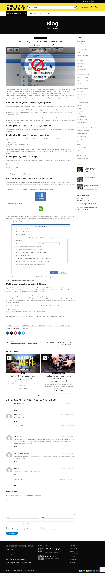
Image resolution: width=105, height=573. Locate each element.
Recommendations (82, 133)
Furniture (79, 83)
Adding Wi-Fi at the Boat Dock (23, 376)
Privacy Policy (73, 548)
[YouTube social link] (90, 2)
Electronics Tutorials (82, 80)
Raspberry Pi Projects (83, 130)
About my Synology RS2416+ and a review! (23, 280)
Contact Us (72, 556)
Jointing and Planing (82, 102)
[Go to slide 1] (38, 395)
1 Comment (95, 173)
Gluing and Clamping (82, 88)
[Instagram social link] (88, 2)
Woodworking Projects (83, 158)
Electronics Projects (82, 77)
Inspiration (80, 100)
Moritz (15, 468)
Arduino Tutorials (82, 49)
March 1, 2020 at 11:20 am (68, 414)
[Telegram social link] (23, 333)
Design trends (81, 63)
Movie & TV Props (82, 119)
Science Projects (81, 147)
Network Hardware (82, 122)
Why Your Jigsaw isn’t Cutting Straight (87, 199)
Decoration (80, 60)
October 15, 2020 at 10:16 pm (67, 479)
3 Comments (94, 189)
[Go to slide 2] (39, 395)
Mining (79, 114)
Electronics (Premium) (83, 74)
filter (33, 325)
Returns (71, 551)
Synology (16, 328)
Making (79, 108)
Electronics (80, 72)
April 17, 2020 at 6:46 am (68, 425)
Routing (79, 139)
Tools (78, 150)
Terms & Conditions (74, 554)
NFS (56, 325)
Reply (15, 410)
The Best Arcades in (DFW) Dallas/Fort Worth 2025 (90, 169)
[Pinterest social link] (15, 333)
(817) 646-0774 (10, 556)
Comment (9, 499)
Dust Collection (81, 69)
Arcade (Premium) (82, 41)
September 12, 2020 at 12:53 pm (66, 468)
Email (43, 517)
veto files (25, 328)
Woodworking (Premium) (83, 155)
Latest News (72, 559)
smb (9, 328)
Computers (55, 28)
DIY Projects (80, 66)
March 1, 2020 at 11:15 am (68, 404)
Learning (44, 38)
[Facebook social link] (84, 2)
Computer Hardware (82, 55)
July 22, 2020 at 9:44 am (68, 453)
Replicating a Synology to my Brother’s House (58, 377)
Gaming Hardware (82, 86)
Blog (23, 373)
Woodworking (81, 153)
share (69, 325)
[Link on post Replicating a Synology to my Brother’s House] (58, 363)
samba (62, 325)
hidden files (42, 325)
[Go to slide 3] (41, 395)
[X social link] (86, 2)
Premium (79, 125)
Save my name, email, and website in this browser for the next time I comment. (27, 524)
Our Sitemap (72, 562)
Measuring (80, 111)
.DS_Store (10, 325)
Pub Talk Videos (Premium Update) (86, 127)
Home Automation (82, 94)
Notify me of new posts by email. (49, 528)
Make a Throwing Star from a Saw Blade (87, 204)
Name (8, 517)
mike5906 (38, 45)
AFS (18, 325)
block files (25, 325)
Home (48, 28)
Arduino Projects (81, 46)
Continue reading (23, 388)
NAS (50, 325)
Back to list (40, 342)
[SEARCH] (75, 7)
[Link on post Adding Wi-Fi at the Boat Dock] (23, 363)
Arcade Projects (81, 44)
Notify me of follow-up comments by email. (17, 528)
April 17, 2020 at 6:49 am (68, 436)
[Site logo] (16, 7)
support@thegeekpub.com (13, 554)
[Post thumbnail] (80, 171)
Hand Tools (80, 91)
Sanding (79, 141)
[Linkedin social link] (19, 333)
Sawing (79, 144)
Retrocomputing (81, 136)
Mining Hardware (81, 116)
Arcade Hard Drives (90, 178)
